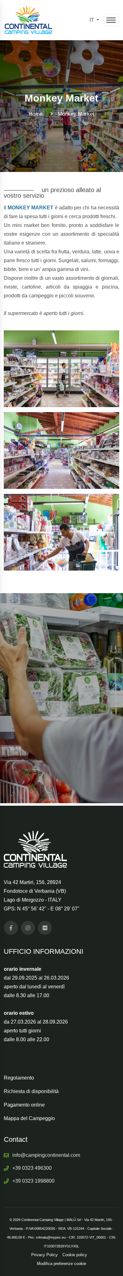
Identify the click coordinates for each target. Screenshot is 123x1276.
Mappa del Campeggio (29, 1118)
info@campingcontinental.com (46, 1155)
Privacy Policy (44, 1254)
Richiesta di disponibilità (31, 1091)
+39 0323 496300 (32, 1168)
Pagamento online (24, 1105)
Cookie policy (74, 1254)
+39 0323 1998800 (33, 1181)
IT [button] (92, 20)
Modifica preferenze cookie (61, 1263)
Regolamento (19, 1077)
